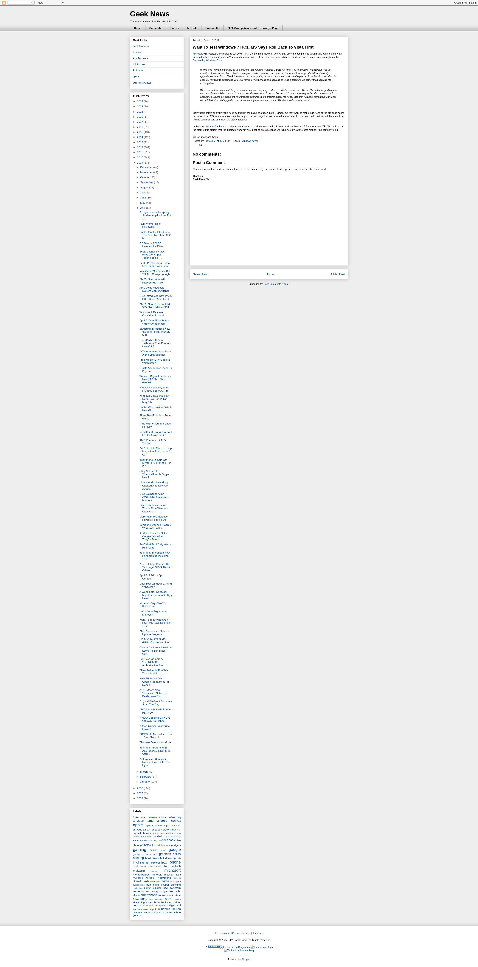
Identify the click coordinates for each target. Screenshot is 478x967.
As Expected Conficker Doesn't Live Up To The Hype (154, 762)
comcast (155, 833)
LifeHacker (139, 64)
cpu (174, 833)
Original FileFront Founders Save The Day (155, 703)
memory (155, 871)
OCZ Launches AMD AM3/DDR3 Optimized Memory (153, 497)
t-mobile (159, 902)
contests (166, 833)
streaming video (143, 902)
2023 (140, 111)
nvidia (165, 881)
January (145, 781)
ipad (164, 862)
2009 (140, 162)
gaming (139, 849)
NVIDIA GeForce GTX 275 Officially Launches (154, 719)
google (175, 849)
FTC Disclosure (221, 933)
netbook (150, 877)
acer (143, 817)
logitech (176, 866)
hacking (138, 858)
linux (167, 866)
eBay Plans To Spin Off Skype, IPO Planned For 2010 (155, 463)
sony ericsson (156, 899)
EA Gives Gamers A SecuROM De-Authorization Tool (151, 662)
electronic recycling (153, 840)
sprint (168, 898)
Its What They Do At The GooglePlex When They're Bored (153, 536)
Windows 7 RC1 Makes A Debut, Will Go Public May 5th (154, 399)
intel (136, 862)
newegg (177, 878)
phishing (176, 884)
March (144, 771)
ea (134, 840)
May (143, 202)
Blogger (245, 959)
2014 (140, 137)
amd (150, 820)
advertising (175, 817)
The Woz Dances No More (155, 742)
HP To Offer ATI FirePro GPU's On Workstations (154, 641)
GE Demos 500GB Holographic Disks (151, 245)
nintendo (137, 881)
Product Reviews (241, 933)
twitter (177, 902)
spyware (177, 899)
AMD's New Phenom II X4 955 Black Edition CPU (154, 306)
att (148, 829)
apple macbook (153, 825)
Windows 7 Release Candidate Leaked (151, 314)
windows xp (158, 912)
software (163, 895)
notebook (155, 881)
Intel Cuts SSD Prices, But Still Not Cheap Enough (154, 273)
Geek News (150, 14)
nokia (146, 881)
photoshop (137, 888)
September (147, 182)
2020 (140, 116)
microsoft (172, 870)
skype (136, 895)
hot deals (166, 857)
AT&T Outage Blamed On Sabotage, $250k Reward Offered (155, 567)
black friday (169, 829)
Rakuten (138, 70)
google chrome (142, 854)
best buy (157, 829)
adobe (163, 817)
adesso (153, 817)
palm (156, 884)
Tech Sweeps (141, 45)
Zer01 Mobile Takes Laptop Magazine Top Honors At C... (155, 451)
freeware (165, 845)
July (143, 192)
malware (139, 871)
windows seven (250, 141)
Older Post (338, 274)
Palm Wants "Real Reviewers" (150, 225)
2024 (140, 106)
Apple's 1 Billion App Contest (151, 577)
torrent (168, 902)
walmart (153, 905)
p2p (148, 884)
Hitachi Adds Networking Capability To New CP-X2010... (154, 485)
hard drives (152, 857)
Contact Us (212, 28)
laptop (158, 866)
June (143, 197)
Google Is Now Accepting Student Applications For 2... (155, 215)
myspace (138, 878)
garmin (153, 850)
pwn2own (175, 887)
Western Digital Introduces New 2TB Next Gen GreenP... (155, 379)
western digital (167, 905)
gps (155, 854)
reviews (138, 891)
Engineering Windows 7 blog (208, 60)
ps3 (165, 887)
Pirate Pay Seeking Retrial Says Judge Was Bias (154, 264)
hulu (179, 858)
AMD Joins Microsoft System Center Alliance (154, 289)
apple (138, 825)
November (146, 172)
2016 (140, 126)
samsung (151, 891)
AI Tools (192, 28)
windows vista (141, 912)
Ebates (137, 52)
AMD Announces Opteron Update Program (154, 633)
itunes (143, 866)
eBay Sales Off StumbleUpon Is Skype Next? (154, 474)
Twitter (174, 28)
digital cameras (172, 836)
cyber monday (148, 836)
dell (159, 836)
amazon (138, 820)
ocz (172, 881)
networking (164, 877)
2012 (140, 147)
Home (137, 28)
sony (143, 899)
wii (134, 909)
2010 (140, 157)
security (175, 891)
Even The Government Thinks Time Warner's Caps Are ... (153, 508)
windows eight (147, 909)
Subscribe (155, 28)
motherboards (141, 874)
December (146, 167)
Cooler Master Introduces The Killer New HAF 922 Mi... (155, 235)
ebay (140, 840)
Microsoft (198, 53)
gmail (163, 850)
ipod (135, 866)
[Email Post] (200, 144)
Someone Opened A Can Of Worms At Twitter (155, 526)
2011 (140, 152)
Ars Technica (140, 58)
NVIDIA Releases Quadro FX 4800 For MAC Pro (154, 389)
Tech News (259, 933)
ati (144, 829)
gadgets (176, 845)
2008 (140, 788)
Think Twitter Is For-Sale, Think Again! (154, 672)
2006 (140, 798)
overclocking (139, 885)
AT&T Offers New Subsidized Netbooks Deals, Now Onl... (153, 693)
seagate (164, 891)
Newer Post (200, 274)
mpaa (178, 874)
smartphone (149, 895)
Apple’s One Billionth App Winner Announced (154, 322)
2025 (140, 101)
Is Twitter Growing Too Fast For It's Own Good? (155, 433)
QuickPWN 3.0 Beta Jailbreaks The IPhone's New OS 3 (155, 343)
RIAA (136, 817)
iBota (136, 76)
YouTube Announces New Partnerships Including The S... (154, 555)
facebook (168, 840)
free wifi (156, 845)
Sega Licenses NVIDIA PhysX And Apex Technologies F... (152, 254)
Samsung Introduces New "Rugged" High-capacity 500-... (154, 332)
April (143, 207)
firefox (146, 845)
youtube (137, 915)
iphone (175, 862)
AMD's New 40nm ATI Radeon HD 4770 (152, 281)
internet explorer (150, 862)
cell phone (143, 833)
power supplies (152, 888)
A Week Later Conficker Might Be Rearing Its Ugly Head (155, 595)
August (144, 187)
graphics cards (170, 854)
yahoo (177, 912)
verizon (137, 905)
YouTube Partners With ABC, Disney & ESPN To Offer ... (155, 750)
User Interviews (142, 82)
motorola (157, 874)
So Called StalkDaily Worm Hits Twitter (155, 546)
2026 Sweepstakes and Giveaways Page (253, 28)
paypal (165, 884)
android (162, 820)
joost (151, 866)
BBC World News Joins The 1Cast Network (155, 736)
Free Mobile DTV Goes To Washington (154, 361)
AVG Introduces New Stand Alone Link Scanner (155, 353)
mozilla (168, 874)
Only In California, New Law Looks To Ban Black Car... (155, 650)
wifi (179, 905)
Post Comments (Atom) (276, 284)
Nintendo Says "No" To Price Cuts (152, 605)
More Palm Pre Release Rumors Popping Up (153, 518)
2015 (140, 132)
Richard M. (210, 141)
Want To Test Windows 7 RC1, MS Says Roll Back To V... (155, 622)
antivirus (176, 820)
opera (178, 881)
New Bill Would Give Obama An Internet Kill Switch (154, 681)
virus (145, 905)
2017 (140, 121)
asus (139, 829)
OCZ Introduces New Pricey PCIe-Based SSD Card (155, 297)
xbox (169, 912)
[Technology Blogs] (262, 947)
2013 (140, 142)
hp (174, 857)
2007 (140, 793)
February (146, 776)
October (145, 177)
